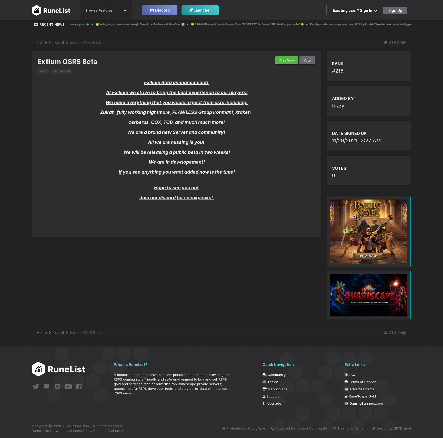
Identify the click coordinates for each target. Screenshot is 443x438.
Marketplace (277, 389)
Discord (162, 10)
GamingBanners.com (365, 403)
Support (272, 396)
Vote (307, 60)
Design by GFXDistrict (393, 428)
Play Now (286, 60)
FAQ (351, 375)
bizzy (338, 106)
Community (276, 375)
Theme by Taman (351, 428)
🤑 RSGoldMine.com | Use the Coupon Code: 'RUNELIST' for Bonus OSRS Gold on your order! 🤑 (223, 24)
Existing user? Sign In (353, 10)
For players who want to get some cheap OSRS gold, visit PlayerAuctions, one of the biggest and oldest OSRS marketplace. (355, 24)
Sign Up (395, 10)
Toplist (272, 382)
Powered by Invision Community (301, 428)
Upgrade (273, 403)
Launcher (202, 10)
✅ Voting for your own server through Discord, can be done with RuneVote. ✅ (116, 24)
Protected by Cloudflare (245, 428)
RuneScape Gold (362, 396)
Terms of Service (362, 382)
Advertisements (361, 389)
